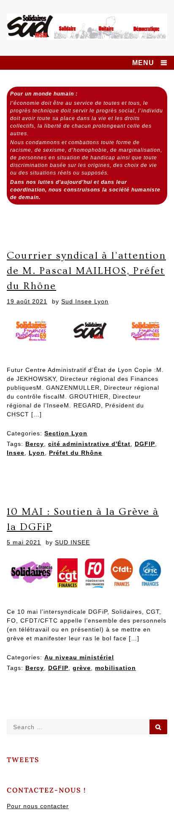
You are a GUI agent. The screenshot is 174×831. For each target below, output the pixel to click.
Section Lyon (65, 433)
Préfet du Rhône (75, 452)
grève (82, 667)
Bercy (34, 443)
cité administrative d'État (89, 443)
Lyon (37, 452)
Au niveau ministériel (79, 657)
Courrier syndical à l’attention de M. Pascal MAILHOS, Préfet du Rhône (86, 271)
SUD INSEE (72, 542)
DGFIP (145, 443)
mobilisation (115, 667)
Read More (35, 478)
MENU (143, 62)
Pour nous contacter (38, 806)
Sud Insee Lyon (85, 301)
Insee (15, 452)
